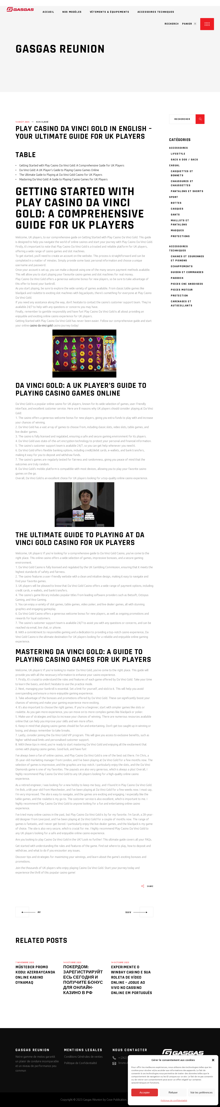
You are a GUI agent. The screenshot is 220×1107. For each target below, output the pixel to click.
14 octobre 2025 (72, 962)
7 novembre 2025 (24, 962)
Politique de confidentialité (174, 1100)
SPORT (173, 197)
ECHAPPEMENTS (182, 266)
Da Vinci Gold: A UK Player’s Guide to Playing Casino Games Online (59, 170)
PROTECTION (179, 295)
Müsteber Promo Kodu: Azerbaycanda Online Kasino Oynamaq (35, 974)
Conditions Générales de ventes (83, 1056)
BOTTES (176, 203)
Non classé (42, 122)
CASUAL (174, 165)
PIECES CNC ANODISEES (187, 284)
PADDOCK (177, 278)
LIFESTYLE (178, 154)
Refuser (173, 1092)
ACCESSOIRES (178, 148)
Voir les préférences (201, 1092)
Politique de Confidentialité (80, 1063)
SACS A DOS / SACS (184, 159)
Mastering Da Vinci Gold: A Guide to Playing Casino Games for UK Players (63, 179)
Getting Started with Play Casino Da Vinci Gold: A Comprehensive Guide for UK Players (71, 165)
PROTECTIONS (180, 236)
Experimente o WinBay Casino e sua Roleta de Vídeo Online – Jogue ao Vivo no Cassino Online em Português (131, 979)
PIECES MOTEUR (182, 290)
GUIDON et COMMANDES (187, 272)
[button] (213, 1060)
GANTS (175, 214)
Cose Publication (116, 1099)
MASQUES (177, 230)
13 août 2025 (22, 122)
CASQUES (177, 209)
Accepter (145, 1092)
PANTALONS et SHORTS (187, 191)
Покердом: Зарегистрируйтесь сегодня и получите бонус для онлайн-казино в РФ (83, 979)
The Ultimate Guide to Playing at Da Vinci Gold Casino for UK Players (60, 174)
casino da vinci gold (41, 325)
